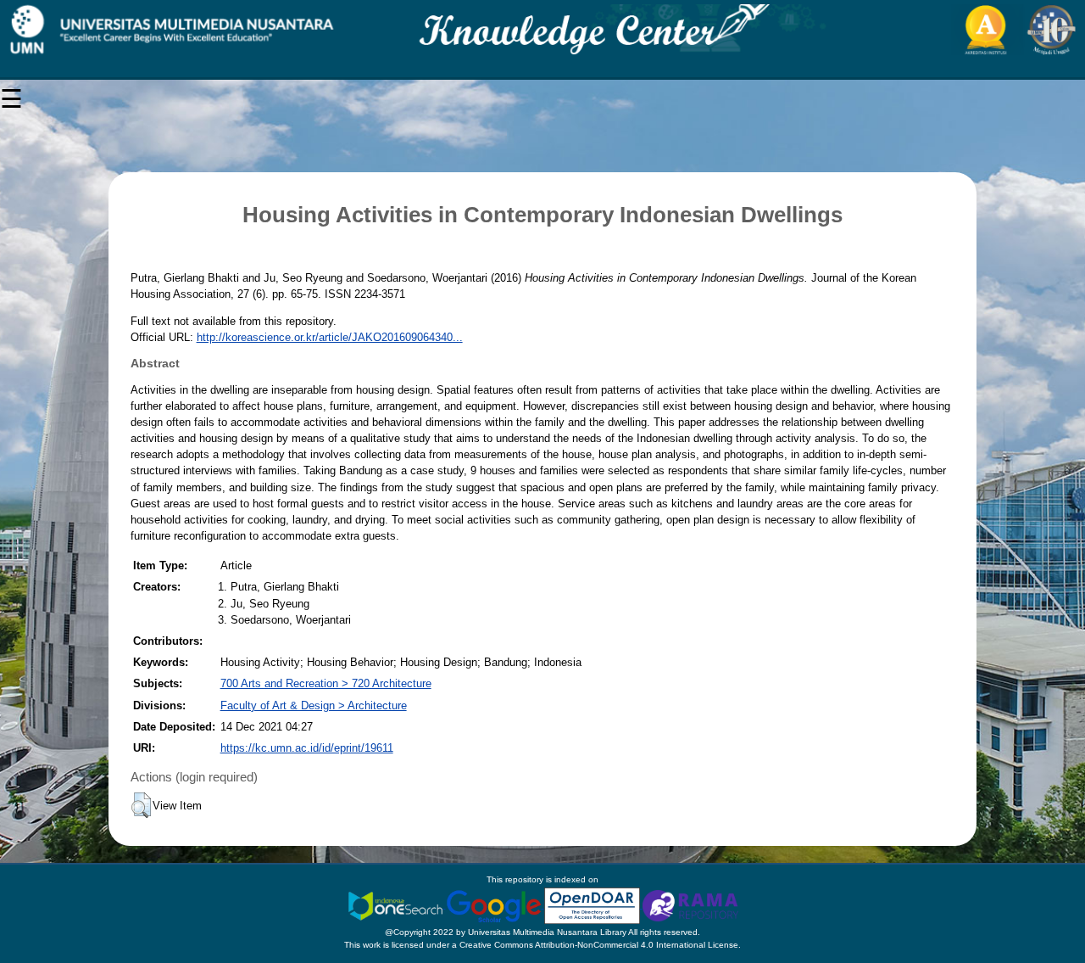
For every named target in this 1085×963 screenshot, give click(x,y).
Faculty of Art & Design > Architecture (313, 705)
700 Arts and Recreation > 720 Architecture (325, 683)
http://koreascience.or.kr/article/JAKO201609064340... (330, 337)
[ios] (397, 905)
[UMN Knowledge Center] (542, 29)
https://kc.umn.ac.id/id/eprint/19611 (306, 748)
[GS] (495, 905)
